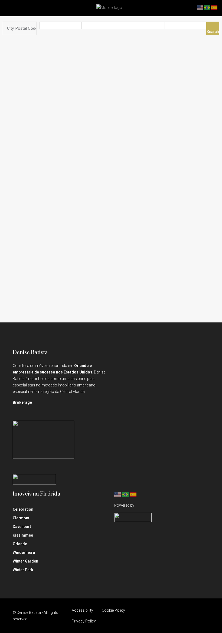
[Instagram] (166, 616)
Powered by (124, 505)
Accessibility (82, 610)
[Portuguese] (125, 494)
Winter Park (23, 570)
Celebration (23, 509)
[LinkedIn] (176, 616)
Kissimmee (23, 535)
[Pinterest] (195, 616)
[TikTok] (204, 616)
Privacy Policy (84, 621)
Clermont (21, 518)
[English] (117, 494)
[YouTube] (185, 616)
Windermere (24, 552)
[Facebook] (157, 616)
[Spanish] (133, 494)
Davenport (22, 526)
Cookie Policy (113, 610)
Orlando (20, 544)
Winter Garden (25, 561)
